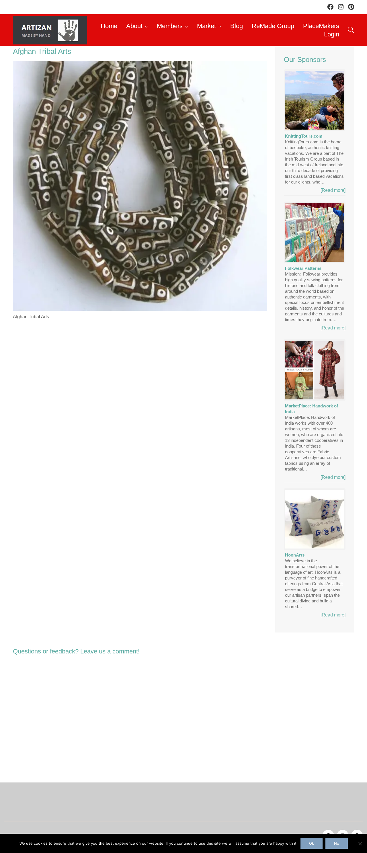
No (336, 843)
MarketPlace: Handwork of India (311, 408)
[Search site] (351, 31)
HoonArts (294, 555)
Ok (311, 843)
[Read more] (333, 190)
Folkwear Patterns (303, 268)
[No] (360, 843)
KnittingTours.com (303, 136)
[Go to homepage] (50, 30)
